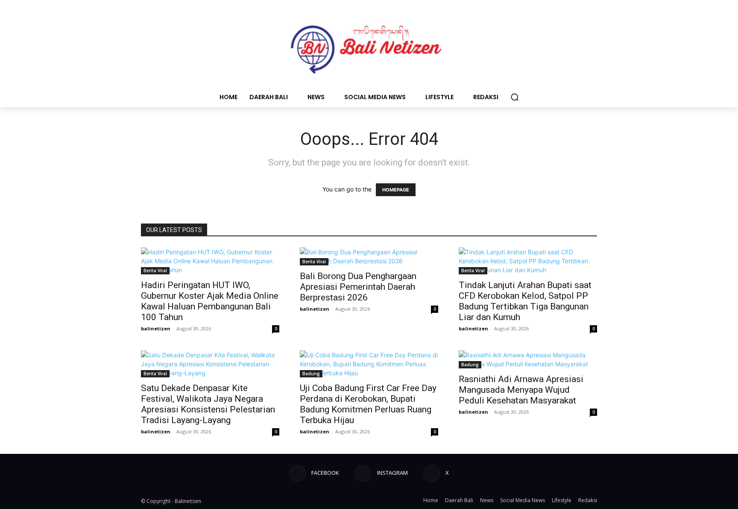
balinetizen (155, 328)
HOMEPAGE (395, 190)
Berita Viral (155, 271)
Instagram (392, 473)
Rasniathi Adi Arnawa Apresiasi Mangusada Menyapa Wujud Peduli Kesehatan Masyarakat (521, 390)
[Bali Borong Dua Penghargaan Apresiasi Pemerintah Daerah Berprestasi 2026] (369, 256)
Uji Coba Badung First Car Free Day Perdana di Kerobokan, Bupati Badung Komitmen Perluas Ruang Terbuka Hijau (368, 404)
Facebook (325, 473)
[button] (514, 97)
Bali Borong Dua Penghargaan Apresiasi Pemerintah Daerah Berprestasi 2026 (358, 287)
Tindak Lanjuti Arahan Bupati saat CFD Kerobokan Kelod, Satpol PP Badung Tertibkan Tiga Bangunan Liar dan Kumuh (525, 301)
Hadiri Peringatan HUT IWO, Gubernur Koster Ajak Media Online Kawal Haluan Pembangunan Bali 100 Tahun (209, 301)
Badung (311, 374)
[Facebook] (297, 473)
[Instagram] (362, 473)
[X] (431, 473)
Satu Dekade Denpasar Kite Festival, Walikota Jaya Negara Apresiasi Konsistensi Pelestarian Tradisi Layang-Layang (208, 404)
